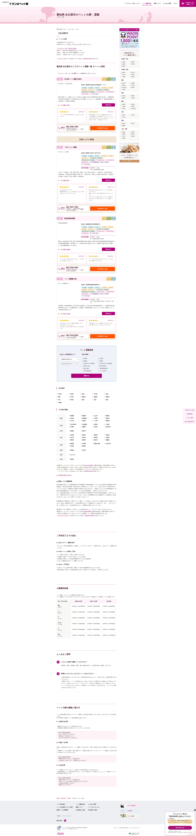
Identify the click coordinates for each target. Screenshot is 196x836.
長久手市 (108, 443)
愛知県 (123, 98)
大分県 (123, 136)
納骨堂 (101, 361)
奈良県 (123, 108)
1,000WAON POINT (87, 58)
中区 (59, 399)
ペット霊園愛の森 (70, 279)
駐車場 (85, 358)
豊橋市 (107, 440)
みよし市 (72, 454)
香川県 (133, 123)
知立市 (72, 437)
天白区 (60, 394)
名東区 (72, 394)
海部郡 (72, 415)
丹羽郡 (84, 443)
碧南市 (72, 450)
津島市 (84, 440)
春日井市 (108, 426)
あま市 (96, 415)
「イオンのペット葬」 (76, 44)
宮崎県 (133, 136)
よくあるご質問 (167, 3)
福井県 (133, 74)
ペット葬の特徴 (61, 804)
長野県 (133, 76)
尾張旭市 (84, 418)
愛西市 (107, 415)
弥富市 (72, 459)
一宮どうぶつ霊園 (70, 147)
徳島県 (123, 123)
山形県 (123, 64)
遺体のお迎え (87, 366)
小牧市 (107, 424)
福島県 (123, 66)
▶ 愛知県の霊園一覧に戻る (64, 475)
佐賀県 (133, 132)
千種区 (60, 402)
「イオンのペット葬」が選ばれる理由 (66, 48)
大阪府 (123, 106)
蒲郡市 (84, 426)
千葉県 (123, 89)
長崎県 (123, 134)
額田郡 (72, 443)
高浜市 (107, 435)
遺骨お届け (86, 368)
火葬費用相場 (189, 413)
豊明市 (96, 435)
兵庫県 (133, 106)
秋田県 (133, 62)
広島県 (133, 115)
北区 (95, 399)
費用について (157, 3)
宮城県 (133, 64)
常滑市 (107, 437)
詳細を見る (108, 105)
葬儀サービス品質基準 (62, 810)
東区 (107, 399)
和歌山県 (133, 108)
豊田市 (72, 440)
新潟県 (123, 72)
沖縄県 (123, 138)
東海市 (96, 437)
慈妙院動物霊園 (69, 218)
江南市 (72, 426)
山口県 (123, 117)
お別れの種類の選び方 (189, 421)
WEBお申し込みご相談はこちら (190, 3)
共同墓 (101, 358)
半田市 (84, 450)
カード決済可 (103, 371)
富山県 (133, 72)
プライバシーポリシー (67, 815)
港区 (59, 396)
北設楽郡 (84, 424)
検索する (86, 376)
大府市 (96, 418)
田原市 (84, 435)
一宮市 (96, 420)
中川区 (72, 396)
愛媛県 (123, 125)
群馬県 (133, 87)
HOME (58, 798)
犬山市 (72, 420)
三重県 (133, 98)
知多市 (84, 437)
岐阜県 (123, 95)
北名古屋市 (73, 424)
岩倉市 (72, 418)
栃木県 (123, 83)
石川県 (123, 74)
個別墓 (85, 361)
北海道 (123, 62)
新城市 (72, 431)
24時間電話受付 (88, 371)
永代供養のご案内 (80, 810)
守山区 (95, 394)
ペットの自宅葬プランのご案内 (65, 807)
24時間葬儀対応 (104, 368)
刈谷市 (96, 426)
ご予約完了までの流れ (189, 410)
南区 (107, 394)
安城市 (84, 420)
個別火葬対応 (103, 366)
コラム (175, 3)
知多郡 (72, 435)
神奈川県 (124, 87)
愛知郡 (84, 415)
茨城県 (133, 83)
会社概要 (58, 815)
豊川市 (96, 440)
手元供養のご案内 (92, 810)
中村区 (72, 399)
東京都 (123, 85)
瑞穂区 (95, 396)
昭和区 (107, 396)
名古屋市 (62, 388)
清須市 (96, 424)
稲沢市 (107, 418)
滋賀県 (123, 104)
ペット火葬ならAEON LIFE (122, 827)
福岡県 (123, 132)
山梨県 (123, 76)
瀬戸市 (84, 431)
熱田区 (84, 396)
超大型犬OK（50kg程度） (106, 363)
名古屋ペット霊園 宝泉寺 (73, 79)
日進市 (72, 446)
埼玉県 (133, 85)
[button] (65, 820)
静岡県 (133, 95)
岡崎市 (107, 420)
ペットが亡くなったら (94, 807)
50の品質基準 (90, 465)
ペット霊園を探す (147, 3)
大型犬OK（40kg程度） (90, 363)
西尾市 (84, 446)
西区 (83, 399)
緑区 (83, 394)
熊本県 (133, 134)
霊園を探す (63, 798)
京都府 (133, 104)
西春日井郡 (97, 443)
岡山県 (123, 115)
